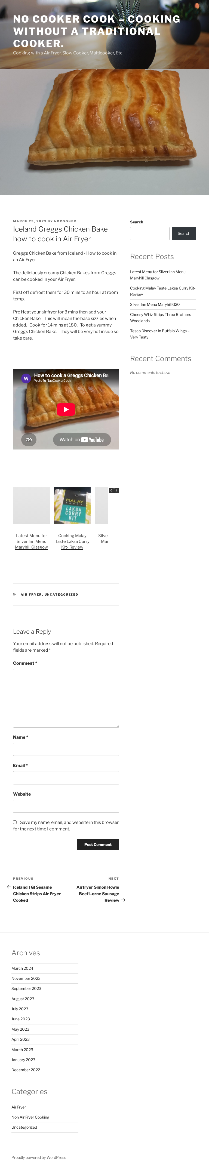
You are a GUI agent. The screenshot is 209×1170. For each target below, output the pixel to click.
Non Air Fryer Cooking (30, 1117)
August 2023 (22, 998)
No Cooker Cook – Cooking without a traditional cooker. (97, 31)
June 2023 (20, 1019)
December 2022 (25, 1069)
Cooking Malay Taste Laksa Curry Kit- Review (72, 541)
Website (22, 794)
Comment (25, 663)
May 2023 (20, 1029)
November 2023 (26, 978)
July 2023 (19, 1008)
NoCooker (65, 221)
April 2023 (20, 1039)
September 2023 (26, 988)
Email (20, 765)
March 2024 (22, 968)
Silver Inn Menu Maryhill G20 (155, 304)
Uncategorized (62, 594)
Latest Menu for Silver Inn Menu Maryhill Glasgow (31, 541)
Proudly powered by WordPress (38, 1157)
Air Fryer (31, 594)
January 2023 (23, 1059)
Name (20, 737)
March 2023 (22, 1049)
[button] (116, 490)
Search (136, 222)
